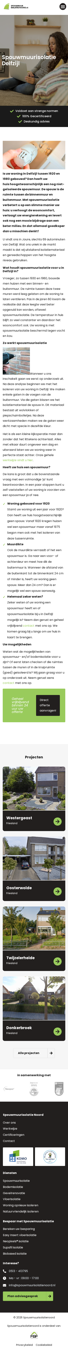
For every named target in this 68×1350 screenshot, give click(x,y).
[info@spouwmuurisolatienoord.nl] (4, 1285)
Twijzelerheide (20, 957)
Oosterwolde (19, 887)
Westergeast (19, 818)
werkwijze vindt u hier (18, 460)
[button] (62, 6)
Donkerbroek (19, 1027)
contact (28, 626)
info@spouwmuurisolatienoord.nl (32, 1285)
